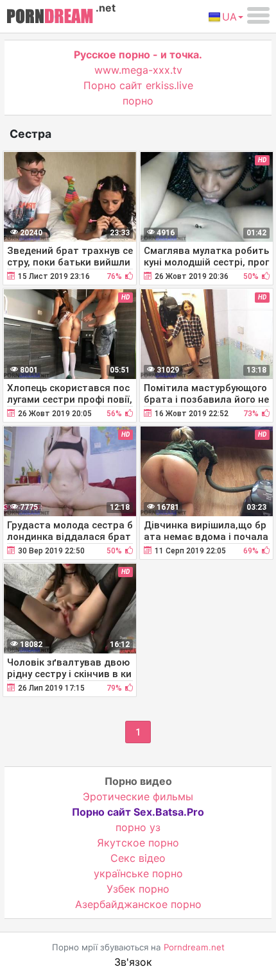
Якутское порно (138, 842)
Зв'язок (133, 961)
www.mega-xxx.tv (138, 69)
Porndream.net (194, 947)
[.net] (49, 17)
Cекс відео (138, 858)
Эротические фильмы (138, 796)
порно (138, 100)
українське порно (138, 873)
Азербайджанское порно (138, 904)
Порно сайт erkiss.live (138, 85)
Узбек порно (138, 888)
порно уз (138, 827)
